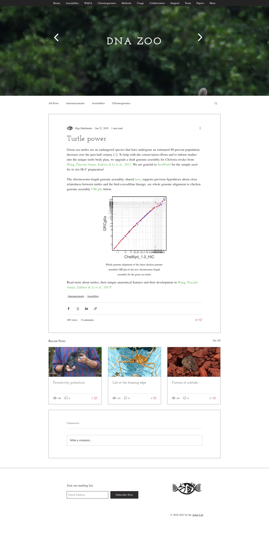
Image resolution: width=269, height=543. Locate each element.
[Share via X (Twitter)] (77, 308)
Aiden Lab (197, 515)
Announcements (75, 103)
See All (217, 340)
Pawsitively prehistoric (69, 382)
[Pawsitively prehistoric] (75, 362)
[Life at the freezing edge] (134, 362)
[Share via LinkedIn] (86, 308)
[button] (216, 103)
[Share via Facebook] (68, 308)
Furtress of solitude (185, 382)
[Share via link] (95, 308)
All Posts (53, 103)
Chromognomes (121, 103)
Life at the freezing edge (129, 382)
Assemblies (98, 103)
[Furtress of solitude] (193, 362)
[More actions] (200, 128)
